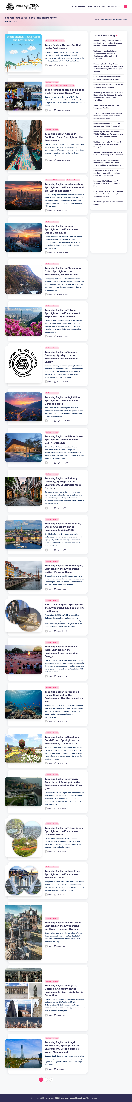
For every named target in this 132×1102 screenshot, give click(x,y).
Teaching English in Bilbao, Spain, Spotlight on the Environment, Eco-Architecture (64, 439)
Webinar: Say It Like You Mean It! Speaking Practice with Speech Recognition (107, 144)
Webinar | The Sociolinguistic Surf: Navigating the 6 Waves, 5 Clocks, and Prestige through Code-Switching (108, 96)
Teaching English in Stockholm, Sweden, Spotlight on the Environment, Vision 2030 (63, 526)
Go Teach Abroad (52, 82)
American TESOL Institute (55, 40)
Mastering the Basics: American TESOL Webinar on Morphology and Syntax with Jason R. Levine (108, 134)
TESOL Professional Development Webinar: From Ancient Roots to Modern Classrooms (107, 115)
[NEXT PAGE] (51, 1079)
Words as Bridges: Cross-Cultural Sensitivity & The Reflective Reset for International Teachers (107, 43)
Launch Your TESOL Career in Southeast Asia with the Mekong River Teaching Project (107, 173)
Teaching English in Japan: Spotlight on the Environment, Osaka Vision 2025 (62, 229)
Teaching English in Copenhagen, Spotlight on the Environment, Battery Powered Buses (64, 568)
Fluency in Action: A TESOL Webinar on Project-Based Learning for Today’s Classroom (108, 193)
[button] (51, 1079)
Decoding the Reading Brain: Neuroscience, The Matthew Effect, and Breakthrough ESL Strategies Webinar (108, 67)
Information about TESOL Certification (60, 85)
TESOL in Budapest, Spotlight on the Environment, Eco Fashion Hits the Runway (65, 607)
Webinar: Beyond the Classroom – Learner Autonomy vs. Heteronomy (108, 153)
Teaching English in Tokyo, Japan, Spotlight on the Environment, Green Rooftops (64, 831)
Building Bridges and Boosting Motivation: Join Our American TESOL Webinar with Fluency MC (107, 162)
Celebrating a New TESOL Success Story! (108, 203)
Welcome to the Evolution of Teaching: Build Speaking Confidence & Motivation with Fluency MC (105, 55)
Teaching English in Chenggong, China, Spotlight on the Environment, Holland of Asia (63, 271)
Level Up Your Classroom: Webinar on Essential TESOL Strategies (107, 78)
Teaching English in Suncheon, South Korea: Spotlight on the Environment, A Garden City (62, 740)
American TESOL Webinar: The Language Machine (106, 106)
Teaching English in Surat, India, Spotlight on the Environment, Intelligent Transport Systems (63, 925)
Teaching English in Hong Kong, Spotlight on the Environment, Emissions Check (63, 874)
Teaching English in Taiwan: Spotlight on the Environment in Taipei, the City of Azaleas (63, 313)
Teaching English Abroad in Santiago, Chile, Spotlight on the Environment (64, 137)
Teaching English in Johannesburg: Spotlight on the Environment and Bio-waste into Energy (64, 187)
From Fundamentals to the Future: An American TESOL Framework (107, 125)
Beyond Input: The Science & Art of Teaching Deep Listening (108, 86)
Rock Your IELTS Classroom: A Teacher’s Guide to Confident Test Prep (107, 183)
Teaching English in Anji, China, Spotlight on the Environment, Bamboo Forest (62, 400)
